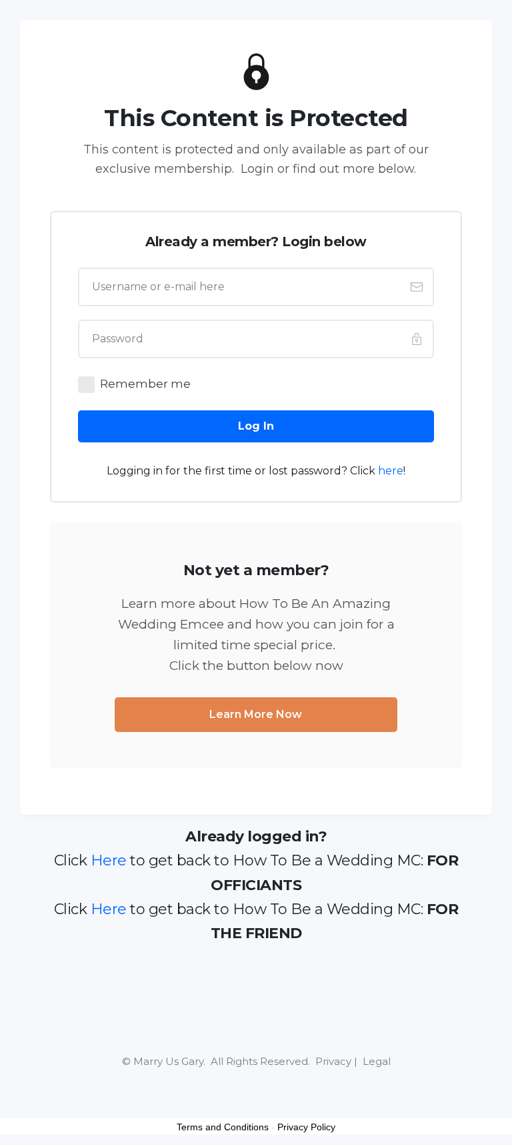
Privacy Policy (306, 1127)
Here (109, 860)
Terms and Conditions (223, 1127)
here (390, 470)
